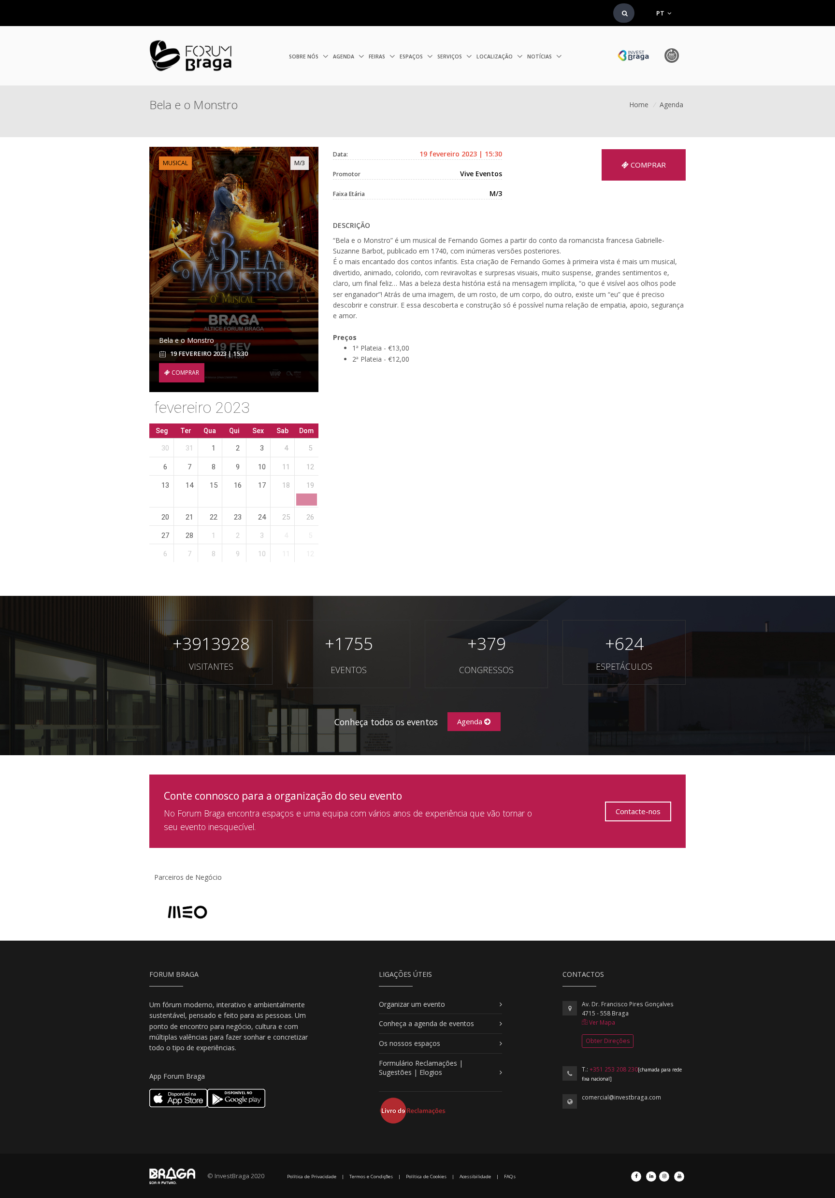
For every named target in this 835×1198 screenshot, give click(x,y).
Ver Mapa (601, 1022)
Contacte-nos (638, 811)
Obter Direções (608, 1041)
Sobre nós (304, 56)
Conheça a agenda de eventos (426, 1023)
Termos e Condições (371, 1176)
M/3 (299, 163)
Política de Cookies (426, 1176)
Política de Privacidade (311, 1176)
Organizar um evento (412, 1004)
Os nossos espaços (409, 1043)
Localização (495, 56)
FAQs (510, 1176)
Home (638, 104)
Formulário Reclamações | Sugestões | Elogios (421, 1067)
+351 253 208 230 (614, 1069)
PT (661, 13)
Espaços (412, 56)
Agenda (344, 56)
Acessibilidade (475, 1176)
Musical (175, 163)
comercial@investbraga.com (621, 1097)
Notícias (540, 56)
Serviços (450, 56)
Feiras (378, 56)
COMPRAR (184, 372)
